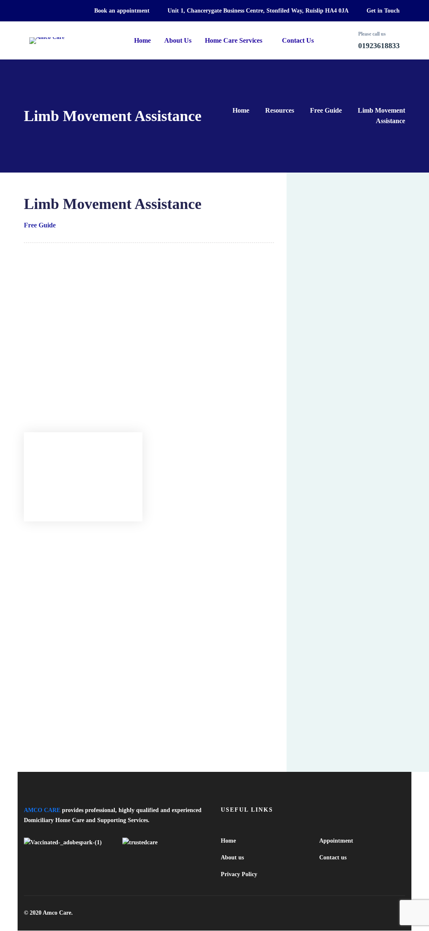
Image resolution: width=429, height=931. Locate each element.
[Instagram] (401, 913)
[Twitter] (356, 913)
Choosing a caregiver (58, 729)
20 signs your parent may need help (77, 712)
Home (241, 110)
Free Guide (326, 110)
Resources (279, 110)
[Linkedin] (386, 913)
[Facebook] (371, 913)
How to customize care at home (71, 746)
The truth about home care (66, 695)
